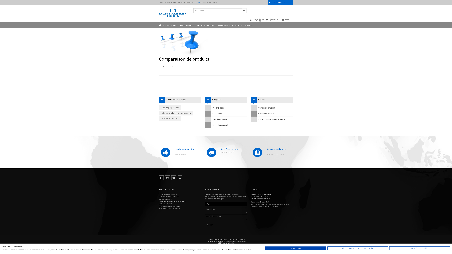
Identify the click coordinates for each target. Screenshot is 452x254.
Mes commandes (165, 199)
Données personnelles (168, 194)
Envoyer (210, 225)
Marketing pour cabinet (229, 25)
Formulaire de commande (169, 208)
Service (248, 25)
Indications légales (238, 239)
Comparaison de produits (169, 206)
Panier (287, 19)
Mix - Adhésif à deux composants (176, 113)
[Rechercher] (244, 10)
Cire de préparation (170, 107)
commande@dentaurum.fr (209, 2)
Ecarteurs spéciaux (170, 118)
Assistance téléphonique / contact (272, 119)
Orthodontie (186, 25)
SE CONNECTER (279, 2)
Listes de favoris (165, 204)
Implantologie (169, 25)
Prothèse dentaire (205, 25)
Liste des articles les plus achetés (172, 201)
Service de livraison (266, 108)
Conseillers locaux (266, 114)
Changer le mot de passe (169, 197)
